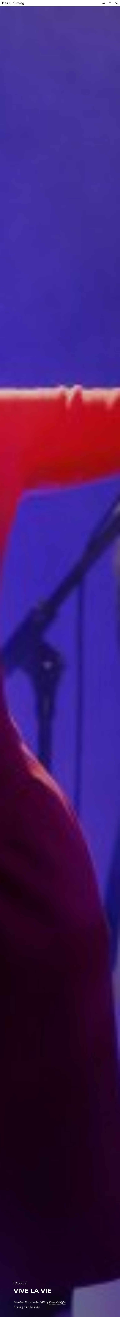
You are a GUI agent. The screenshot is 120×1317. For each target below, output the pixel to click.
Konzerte (20, 1283)
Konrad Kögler (57, 1302)
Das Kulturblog (13, 3)
